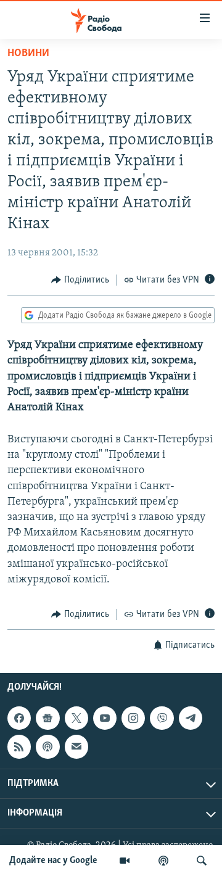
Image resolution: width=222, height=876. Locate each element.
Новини (28, 53)
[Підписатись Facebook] (19, 718)
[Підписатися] (76, 747)
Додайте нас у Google (53, 861)
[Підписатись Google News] (47, 718)
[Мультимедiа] (124, 860)
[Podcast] (47, 747)
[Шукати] (201, 860)
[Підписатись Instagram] (133, 718)
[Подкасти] (163, 860)
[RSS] (19, 747)
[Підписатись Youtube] (105, 718)
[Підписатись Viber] (161, 718)
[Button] (80, 280)
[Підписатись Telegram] (190, 718)
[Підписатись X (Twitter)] (76, 718)
